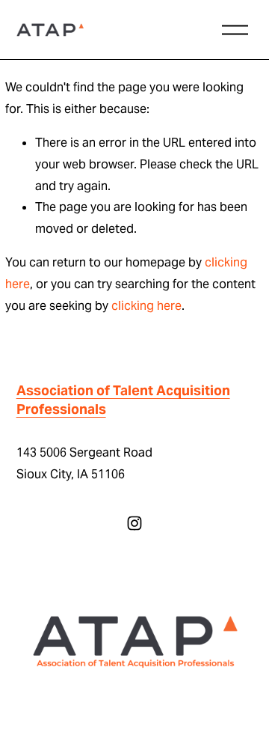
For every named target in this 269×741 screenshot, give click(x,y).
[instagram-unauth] (134, 523)
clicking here (146, 306)
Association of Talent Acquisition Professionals (123, 400)
